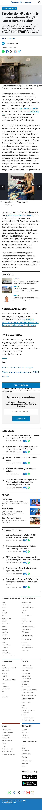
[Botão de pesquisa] (39, 2)
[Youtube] (28, 792)
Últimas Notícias (26, 616)
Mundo (4, 616)
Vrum (4, 726)
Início (4, 38)
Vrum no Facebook (7, 749)
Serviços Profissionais (28, 718)
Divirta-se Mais (9, 679)
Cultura (24, 618)
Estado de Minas (27, 761)
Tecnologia (5, 632)
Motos (3, 746)
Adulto (24, 715)
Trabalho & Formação (28, 607)
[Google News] (15, 52)
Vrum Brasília (26, 738)
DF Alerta (25, 730)
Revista (24, 748)
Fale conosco (25, 632)
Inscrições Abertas (27, 647)
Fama (3, 665)
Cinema (4, 683)
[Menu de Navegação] (3, 2)
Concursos (27, 636)
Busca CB (4, 650)
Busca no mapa (26, 670)
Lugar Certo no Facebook (29, 689)
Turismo (4, 635)
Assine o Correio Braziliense (10, 656)
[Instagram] (23, 792)
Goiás (5, 372)
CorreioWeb (7, 661)
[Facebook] (7, 52)
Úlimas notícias (26, 676)
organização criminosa (21, 372)
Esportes (4, 621)
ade (4, 367)
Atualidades (25, 750)
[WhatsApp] (3, 52)
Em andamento (26, 645)
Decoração (25, 684)
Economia (4, 613)
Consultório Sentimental (9, 668)
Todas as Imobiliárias (28, 692)
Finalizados (25, 650)
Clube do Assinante (7, 653)
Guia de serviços (26, 678)
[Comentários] (19, 52)
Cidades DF (11, 38)
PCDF (36, 372)
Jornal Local (25, 732)
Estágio (24, 610)
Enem (23, 613)
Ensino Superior (26, 605)
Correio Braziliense (11, 598)
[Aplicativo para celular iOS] (29, 777)
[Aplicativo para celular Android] (29, 783)
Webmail (4, 676)
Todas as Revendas (7, 751)
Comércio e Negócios (28, 720)
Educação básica (26, 602)
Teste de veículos (7, 738)
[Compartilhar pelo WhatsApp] (29, 441)
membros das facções (28, 108)
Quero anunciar (26, 702)
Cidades (4, 605)
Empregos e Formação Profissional (28, 711)
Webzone (4, 673)
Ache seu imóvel (26, 665)
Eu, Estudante (28, 598)
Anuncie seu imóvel (27, 668)
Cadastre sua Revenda (8, 754)
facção (30, 367)
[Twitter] (11, 52)
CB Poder (24, 735)
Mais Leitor (5, 697)
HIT (3, 691)
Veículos (24, 708)
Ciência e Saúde (6, 624)
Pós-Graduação (26, 629)
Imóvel (25, 661)
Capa (3, 602)
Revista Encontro (30, 741)
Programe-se (5, 686)
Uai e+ (24, 766)
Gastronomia (5, 670)
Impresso (6, 638)
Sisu (23, 624)
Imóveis (24, 705)
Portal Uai (25, 763)
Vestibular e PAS (26, 621)
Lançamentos (26, 673)
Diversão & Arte (6, 618)
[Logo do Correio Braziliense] (21, 2)
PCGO (6, 376)
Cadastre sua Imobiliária (29, 695)
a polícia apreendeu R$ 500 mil (20, 215)
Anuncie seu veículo (7, 732)
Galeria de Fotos (26, 687)
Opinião (4, 626)
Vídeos (4, 743)
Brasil (3, 610)
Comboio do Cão (16, 367)
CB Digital (5, 647)
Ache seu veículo (6, 730)
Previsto (24, 642)
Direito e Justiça (6, 645)
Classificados (28, 699)
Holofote (4, 629)
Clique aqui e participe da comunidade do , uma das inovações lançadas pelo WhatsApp (20, 322)
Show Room (25, 681)
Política (4, 607)
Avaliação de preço (7, 740)
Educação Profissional (28, 626)
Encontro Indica (26, 753)
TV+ (3, 694)
